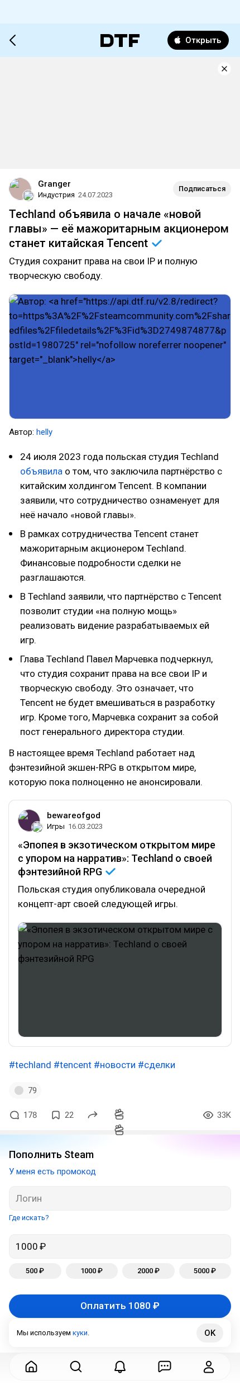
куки (80, 1333)
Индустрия (56, 195)
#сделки (156, 1064)
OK (209, 1333)
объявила (41, 471)
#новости (115, 1064)
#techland (30, 1064)
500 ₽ (35, 1271)
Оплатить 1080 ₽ (120, 1305)
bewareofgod (73, 815)
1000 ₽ (91, 1271)
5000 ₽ (205, 1271)
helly (44, 432)
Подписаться (202, 188)
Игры (56, 826)
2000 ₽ (148, 1271)
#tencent (73, 1064)
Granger (54, 184)
